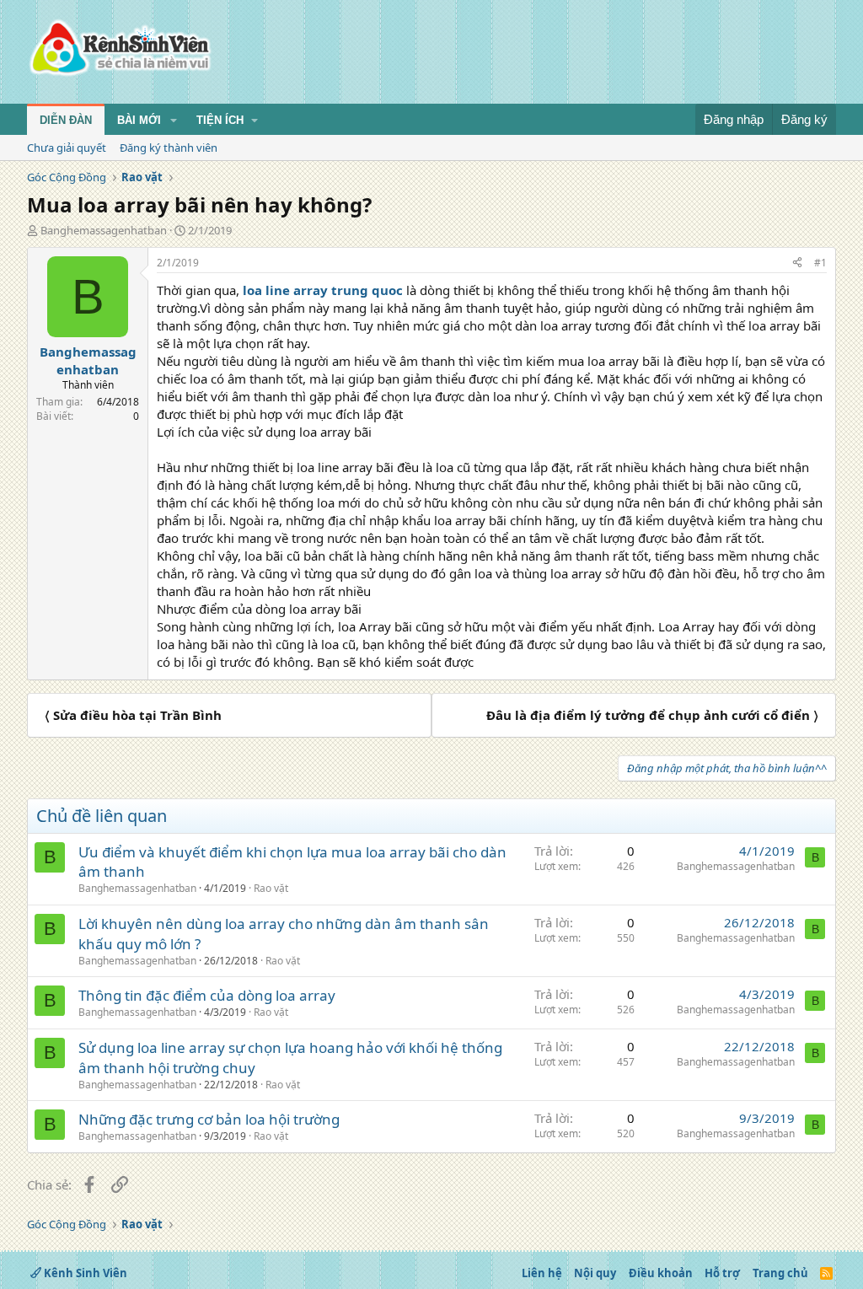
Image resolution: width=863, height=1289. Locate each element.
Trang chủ (780, 1273)
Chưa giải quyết (66, 147)
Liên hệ (542, 1273)
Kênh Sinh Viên (84, 1273)
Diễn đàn (66, 120)
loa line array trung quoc (321, 290)
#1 (820, 262)
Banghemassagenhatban (103, 230)
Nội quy (595, 1273)
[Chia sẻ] (797, 263)
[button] (174, 120)
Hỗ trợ (722, 1273)
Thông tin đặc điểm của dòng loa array (206, 995)
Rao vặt (271, 888)
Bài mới (139, 120)
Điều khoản (661, 1273)
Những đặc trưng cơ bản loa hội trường (209, 1119)
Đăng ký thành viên (168, 147)
